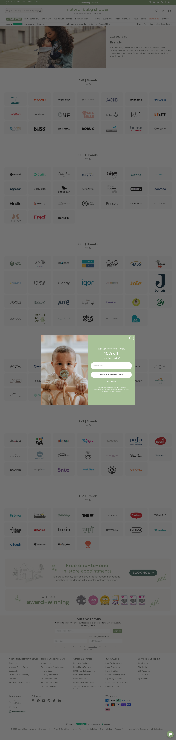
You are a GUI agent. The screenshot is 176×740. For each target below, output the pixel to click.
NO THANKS (111, 382)
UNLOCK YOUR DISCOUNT (111, 374)
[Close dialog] (132, 338)
